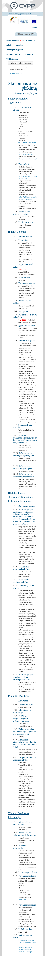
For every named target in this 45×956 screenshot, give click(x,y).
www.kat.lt (22, 899)
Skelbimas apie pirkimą (17, 69)
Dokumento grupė (16, 74)
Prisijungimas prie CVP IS (26, 34)
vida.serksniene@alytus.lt (27, 143)
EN (33, 28)
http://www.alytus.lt (25, 154)
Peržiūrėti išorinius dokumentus (21, 63)
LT (36, 28)
